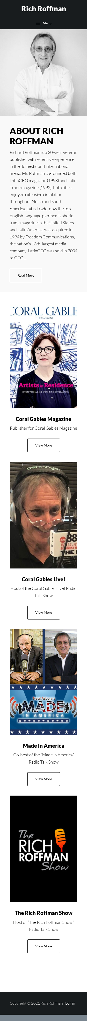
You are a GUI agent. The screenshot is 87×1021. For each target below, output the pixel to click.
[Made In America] (43, 682)
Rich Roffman (43, 8)
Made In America (43, 745)
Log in (70, 1003)
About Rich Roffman (36, 135)
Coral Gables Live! (43, 579)
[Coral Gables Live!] (43, 515)
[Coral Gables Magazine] (43, 354)
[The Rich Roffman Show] (43, 849)
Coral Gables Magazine (43, 419)
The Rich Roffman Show (43, 913)
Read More (30, 277)
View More (43, 445)
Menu (47, 23)
